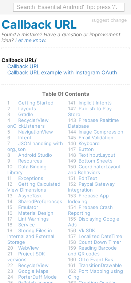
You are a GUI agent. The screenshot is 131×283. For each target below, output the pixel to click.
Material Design (35, 213)
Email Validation (96, 137)
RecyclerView (33, 265)
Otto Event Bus (96, 259)
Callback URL (23, 66)
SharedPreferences (40, 201)
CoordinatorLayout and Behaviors (94, 169)
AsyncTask (30, 195)
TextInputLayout (97, 155)
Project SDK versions (26, 256)
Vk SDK (87, 230)
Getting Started (35, 103)
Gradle (25, 114)
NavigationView (35, 132)
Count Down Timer (100, 242)
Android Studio (35, 155)
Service (26, 224)
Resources (30, 161)
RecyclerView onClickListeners (28, 123)
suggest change (109, 20)
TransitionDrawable (100, 265)
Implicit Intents (95, 103)
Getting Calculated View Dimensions (33, 187)
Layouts (27, 108)
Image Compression (101, 132)
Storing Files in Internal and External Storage (30, 236)
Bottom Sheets (95, 161)
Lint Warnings (33, 219)
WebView (28, 248)
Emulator (28, 207)
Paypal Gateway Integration (91, 187)
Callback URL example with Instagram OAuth (62, 72)
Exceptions (30, 178)
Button (86, 149)
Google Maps (33, 271)
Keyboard (89, 143)
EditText (88, 178)
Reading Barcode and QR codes (92, 251)
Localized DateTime (100, 236)
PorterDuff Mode (37, 277)
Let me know (30, 40)
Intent (25, 137)
